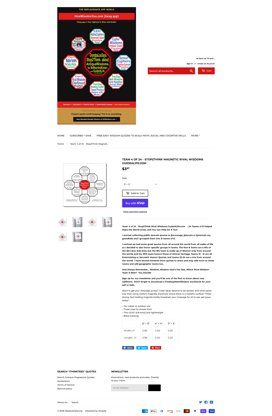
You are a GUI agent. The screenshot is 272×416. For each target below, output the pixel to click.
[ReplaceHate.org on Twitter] (200, 402)
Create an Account (206, 64)
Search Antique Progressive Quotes (75, 377)
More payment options (135, 211)
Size (124, 178)
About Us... (62, 402)
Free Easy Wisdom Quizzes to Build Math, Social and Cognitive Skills (141, 135)
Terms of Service (65, 385)
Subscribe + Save (80, 135)
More (194, 135)
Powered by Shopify (95, 411)
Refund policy (64, 388)
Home (60, 135)
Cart (209, 70)
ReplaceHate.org (73, 411)
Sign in (190, 64)
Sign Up (154, 388)
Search (75, 402)
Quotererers (63, 381)
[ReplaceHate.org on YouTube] (211, 402)
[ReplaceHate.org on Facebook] (206, 402)
